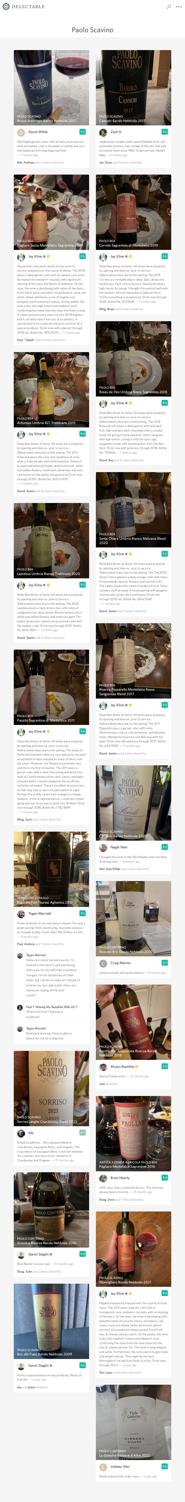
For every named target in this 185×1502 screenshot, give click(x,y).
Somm (30, 491)
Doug (20, 1271)
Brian (110, 309)
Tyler (28, 1271)
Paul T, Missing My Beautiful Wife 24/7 (51, 1007)
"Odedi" (29, 340)
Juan (102, 1084)
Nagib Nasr (119, 847)
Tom (102, 1372)
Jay (19, 1387)
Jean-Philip (113, 869)
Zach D (116, 132)
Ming (20, 819)
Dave (108, 162)
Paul (20, 340)
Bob (19, 162)
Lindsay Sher (120, 1466)
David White (38, 132)
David (21, 491)
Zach (28, 819)
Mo (30, 1133)
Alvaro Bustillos (122, 1066)
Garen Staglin (38, 1254)
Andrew (28, 162)
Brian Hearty (120, 1178)
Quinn (31, 1387)
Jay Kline (35, 256)
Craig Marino (120, 963)
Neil (101, 869)
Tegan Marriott (39, 913)
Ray (111, 460)
